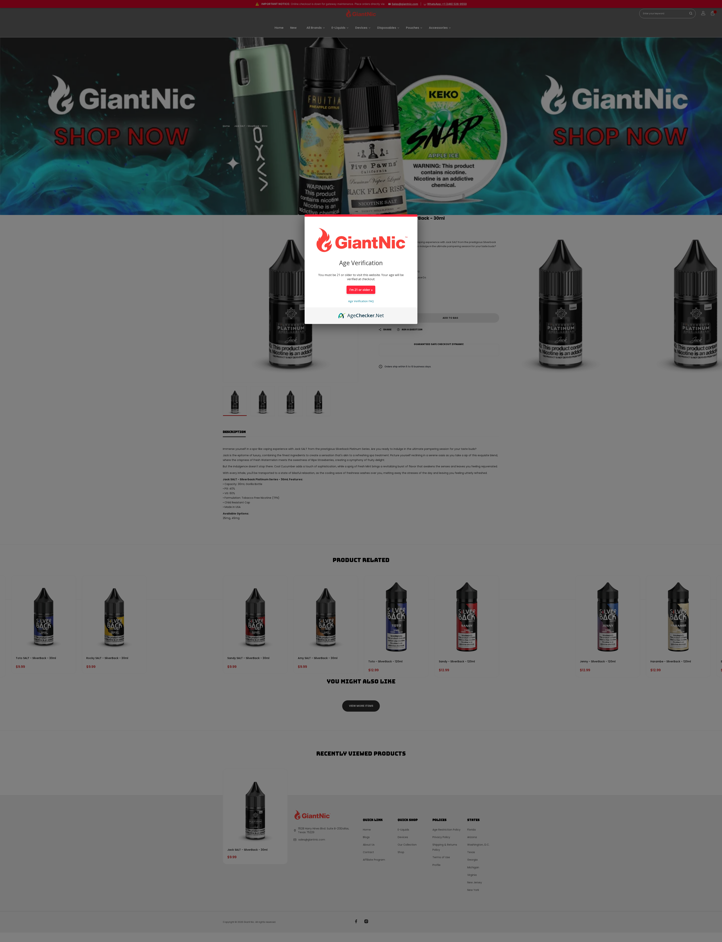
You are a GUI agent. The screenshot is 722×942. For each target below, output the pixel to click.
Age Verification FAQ (361, 301)
